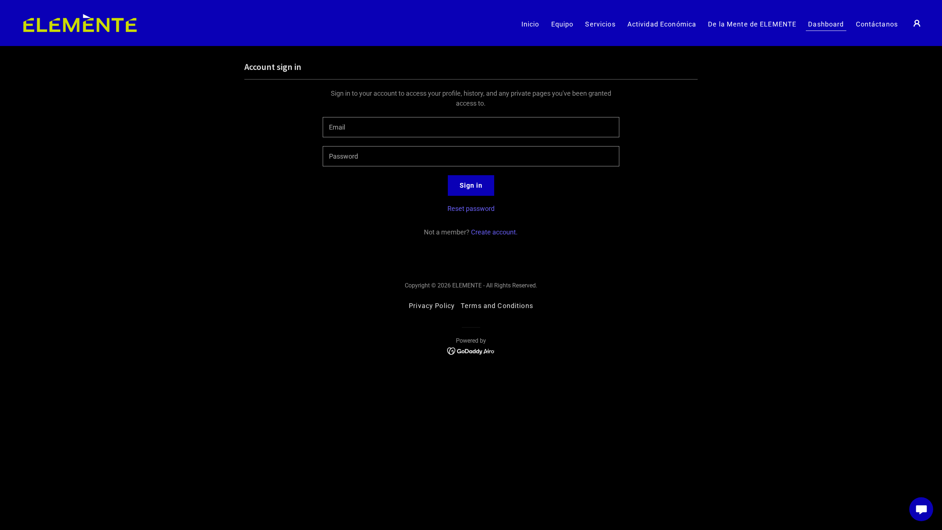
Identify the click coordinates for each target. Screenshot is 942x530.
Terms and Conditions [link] (497, 306)
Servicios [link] (600, 24)
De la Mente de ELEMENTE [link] (752, 24)
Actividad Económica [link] (662, 24)
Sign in (471, 185)
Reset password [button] (471, 208)
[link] (80, 22)
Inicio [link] (530, 24)
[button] (917, 23)
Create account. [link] (494, 232)
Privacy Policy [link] (432, 306)
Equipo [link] (562, 24)
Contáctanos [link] (877, 24)
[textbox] (471, 127)
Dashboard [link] (826, 24)
